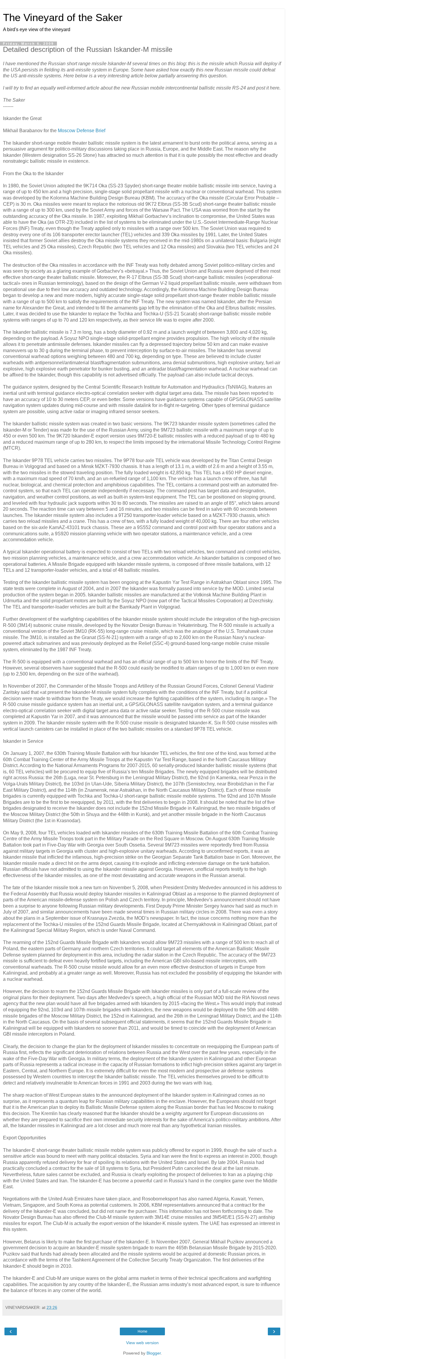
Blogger (154, 1353)
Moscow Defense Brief (81, 130)
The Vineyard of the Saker (62, 17)
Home (142, 1331)
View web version (142, 1342)
